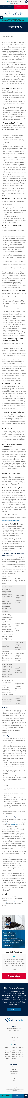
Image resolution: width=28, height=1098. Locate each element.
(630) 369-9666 (14, 3)
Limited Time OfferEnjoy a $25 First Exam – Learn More (13, 20)
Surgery (14, 1076)
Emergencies (21, 7)
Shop (14, 1080)
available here (14, 824)
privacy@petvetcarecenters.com (10, 520)
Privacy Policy (14, 1087)
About (14, 1069)
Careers (14, 1078)
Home (14, 1067)
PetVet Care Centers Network (16, 1091)
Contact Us (13, 1009)
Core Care (14, 1073)
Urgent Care (15, 976)
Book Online (7, 7)
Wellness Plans (14, 1071)
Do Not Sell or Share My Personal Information (14, 1088)
